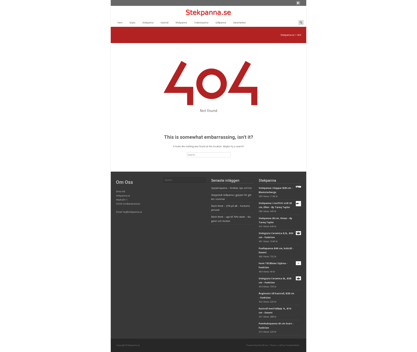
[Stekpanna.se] (208, 12)
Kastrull (164, 22)
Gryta (132, 22)
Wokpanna (181, 22)
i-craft (279, 345)
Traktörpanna (201, 22)
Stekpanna (147, 22)
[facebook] (298, 3)
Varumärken (239, 22)
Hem (119, 22)
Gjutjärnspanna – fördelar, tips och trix (231, 188)
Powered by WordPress (257, 345)
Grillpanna (221, 22)
